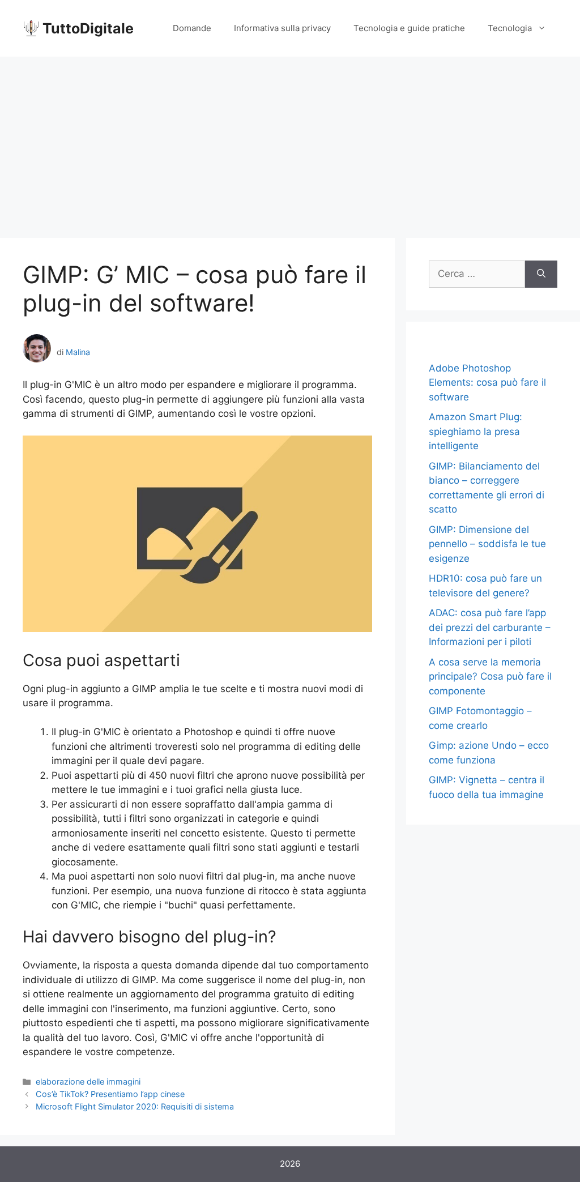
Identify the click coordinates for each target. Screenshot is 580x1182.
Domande (192, 28)
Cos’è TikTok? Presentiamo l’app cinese (110, 1094)
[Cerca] (541, 274)
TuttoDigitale (88, 28)
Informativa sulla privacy (282, 28)
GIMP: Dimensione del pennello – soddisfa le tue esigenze (487, 544)
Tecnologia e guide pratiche (409, 28)
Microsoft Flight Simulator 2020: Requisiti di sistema (135, 1106)
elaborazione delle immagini (88, 1081)
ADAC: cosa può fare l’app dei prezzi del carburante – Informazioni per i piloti (490, 627)
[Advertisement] (290, 141)
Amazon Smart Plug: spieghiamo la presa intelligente (475, 431)
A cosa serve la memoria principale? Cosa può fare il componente (490, 676)
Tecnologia (510, 28)
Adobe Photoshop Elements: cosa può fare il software (487, 382)
